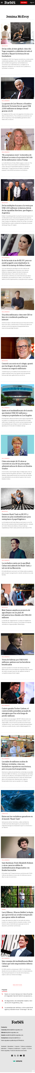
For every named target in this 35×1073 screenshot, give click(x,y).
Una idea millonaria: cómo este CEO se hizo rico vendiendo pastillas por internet (17, 317)
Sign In (32, 2)
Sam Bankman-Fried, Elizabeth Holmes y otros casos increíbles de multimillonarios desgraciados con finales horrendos (17, 866)
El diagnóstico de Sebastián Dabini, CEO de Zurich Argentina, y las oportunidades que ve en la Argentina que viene (18, 1002)
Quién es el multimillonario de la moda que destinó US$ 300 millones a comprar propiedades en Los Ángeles (17, 413)
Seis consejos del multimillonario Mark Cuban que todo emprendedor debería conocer (17, 963)
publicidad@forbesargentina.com (14, 1029)
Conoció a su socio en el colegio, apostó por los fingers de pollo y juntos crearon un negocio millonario (17, 366)
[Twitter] (15, 1055)
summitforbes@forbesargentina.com (14, 1035)
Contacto (17, 1046)
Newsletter (10, 1046)
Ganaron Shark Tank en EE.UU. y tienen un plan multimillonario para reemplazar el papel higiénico (16, 517)
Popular (4, 990)
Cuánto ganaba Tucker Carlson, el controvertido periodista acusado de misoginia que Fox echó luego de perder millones (16, 712)
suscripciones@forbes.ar (14, 1037)
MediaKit (3, 1046)
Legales (24, 1048)
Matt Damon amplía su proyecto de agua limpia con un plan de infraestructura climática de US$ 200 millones (16, 613)
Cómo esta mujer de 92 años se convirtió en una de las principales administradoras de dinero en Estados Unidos (17, 465)
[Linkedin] (24, 1055)
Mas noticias (17, 984)
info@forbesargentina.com (11, 1032)
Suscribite (23, 2)
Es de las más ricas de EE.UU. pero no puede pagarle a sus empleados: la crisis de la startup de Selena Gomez (17, 263)
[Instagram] (18, 1055)
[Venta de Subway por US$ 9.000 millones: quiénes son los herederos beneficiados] (17, 644)
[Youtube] (21, 1055)
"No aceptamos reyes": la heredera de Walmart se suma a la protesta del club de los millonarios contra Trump (17, 157)
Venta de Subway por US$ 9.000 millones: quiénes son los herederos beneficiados (16, 662)
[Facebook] (12, 1055)
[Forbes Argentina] (9, 2)
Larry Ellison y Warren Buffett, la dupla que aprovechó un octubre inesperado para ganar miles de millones (17, 915)
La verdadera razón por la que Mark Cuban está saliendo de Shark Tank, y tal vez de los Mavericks (16, 565)
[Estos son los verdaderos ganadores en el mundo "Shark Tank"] (17, 801)
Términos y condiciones (14, 1048)
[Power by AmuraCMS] (17, 1061)
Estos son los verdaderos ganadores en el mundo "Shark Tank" (17, 818)
